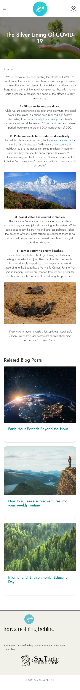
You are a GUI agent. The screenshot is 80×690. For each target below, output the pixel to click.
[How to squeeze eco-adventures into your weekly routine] (40, 471)
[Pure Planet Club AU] (40, 8)
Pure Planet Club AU (44, 680)
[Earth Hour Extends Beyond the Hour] (40, 394)
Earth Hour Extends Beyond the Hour (38, 429)
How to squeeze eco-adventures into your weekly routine (37, 503)
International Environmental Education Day (39, 580)
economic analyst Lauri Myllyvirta (43, 119)
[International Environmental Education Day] (40, 547)
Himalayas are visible (59, 140)
